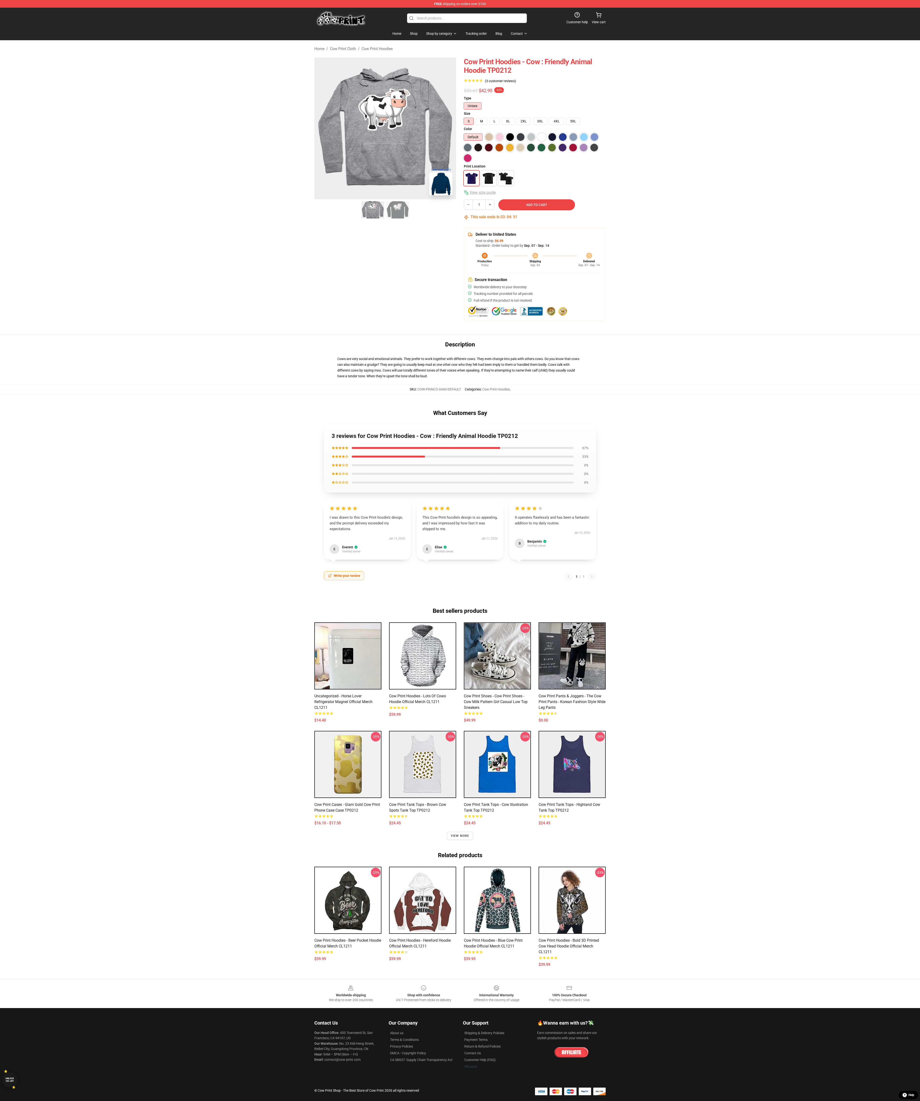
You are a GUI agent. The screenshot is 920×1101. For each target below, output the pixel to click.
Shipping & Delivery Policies (484, 1033)
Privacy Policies (401, 1046)
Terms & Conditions (404, 1040)
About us (396, 1033)
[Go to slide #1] (372, 209)
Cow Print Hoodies (377, 48)
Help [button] (911, 1095)
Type (467, 98)
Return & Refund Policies (482, 1046)
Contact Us (472, 1053)
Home (319, 48)
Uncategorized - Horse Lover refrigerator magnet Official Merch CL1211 (343, 702)
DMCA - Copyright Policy (408, 1053)
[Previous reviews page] (568, 576)
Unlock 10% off (10, 1079)
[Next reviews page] (591, 576)
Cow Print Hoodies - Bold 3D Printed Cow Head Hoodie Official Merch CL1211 (569, 946)
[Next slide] (449, 128)
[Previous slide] (322, 128)
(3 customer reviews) (500, 81)
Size (467, 113)
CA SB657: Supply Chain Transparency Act (421, 1060)
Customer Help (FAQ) (480, 1060)
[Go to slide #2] (397, 209)
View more (460, 835)
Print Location (474, 166)
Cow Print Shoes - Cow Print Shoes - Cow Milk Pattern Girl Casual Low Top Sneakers (496, 702)
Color (468, 129)
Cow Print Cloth (343, 48)
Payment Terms (476, 1040)
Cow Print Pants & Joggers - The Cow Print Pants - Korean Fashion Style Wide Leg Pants (572, 702)
